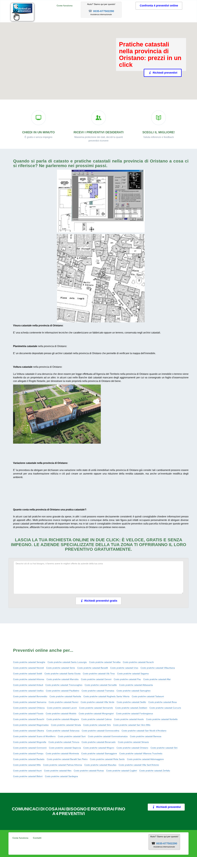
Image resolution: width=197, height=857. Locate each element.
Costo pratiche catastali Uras (124, 668)
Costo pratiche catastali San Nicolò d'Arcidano (144, 730)
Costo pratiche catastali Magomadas (31, 725)
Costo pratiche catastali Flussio (28, 713)
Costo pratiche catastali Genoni (96, 679)
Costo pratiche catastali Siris (97, 725)
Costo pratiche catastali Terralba (105, 662)
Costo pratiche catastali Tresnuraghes (63, 685)
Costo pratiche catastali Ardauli (28, 685)
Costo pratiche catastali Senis (60, 668)
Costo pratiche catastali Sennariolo (96, 708)
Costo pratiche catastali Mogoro (98, 748)
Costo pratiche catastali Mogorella (29, 742)
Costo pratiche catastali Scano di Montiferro (34, 736)
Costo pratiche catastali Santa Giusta (62, 673)
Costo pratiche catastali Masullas (100, 765)
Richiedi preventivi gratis (100, 600)
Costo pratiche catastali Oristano (132, 748)
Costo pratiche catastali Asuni (27, 770)
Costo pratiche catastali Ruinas (89, 770)
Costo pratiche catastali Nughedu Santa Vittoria (106, 696)
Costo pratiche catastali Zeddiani (131, 708)
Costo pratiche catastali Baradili (92, 668)
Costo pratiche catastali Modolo (61, 713)
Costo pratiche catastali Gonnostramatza (108, 736)
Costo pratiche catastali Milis (27, 765)
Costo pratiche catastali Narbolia (65, 696)
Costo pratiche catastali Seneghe (29, 662)
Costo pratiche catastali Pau (127, 679)
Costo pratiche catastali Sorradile (101, 685)
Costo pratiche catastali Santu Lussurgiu (67, 662)
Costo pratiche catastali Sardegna (61, 776)
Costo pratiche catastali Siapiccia (65, 748)
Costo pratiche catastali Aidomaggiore (145, 759)
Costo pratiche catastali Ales (57, 770)
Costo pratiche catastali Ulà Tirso (99, 673)
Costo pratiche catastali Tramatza (98, 690)
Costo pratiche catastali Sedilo (131, 702)
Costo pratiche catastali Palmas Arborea (62, 765)
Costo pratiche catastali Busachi (28, 719)
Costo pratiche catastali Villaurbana (158, 668)
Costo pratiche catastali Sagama (133, 673)
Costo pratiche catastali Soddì (27, 673)
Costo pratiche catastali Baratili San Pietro (67, 759)
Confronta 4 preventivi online (159, 5)
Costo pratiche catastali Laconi (62, 708)
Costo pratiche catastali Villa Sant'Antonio (139, 765)
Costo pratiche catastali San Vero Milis (131, 725)
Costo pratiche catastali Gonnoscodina (100, 730)
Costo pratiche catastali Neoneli (28, 668)
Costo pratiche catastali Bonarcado (99, 742)
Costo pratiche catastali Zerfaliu (154, 770)
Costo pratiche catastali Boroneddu (30, 696)
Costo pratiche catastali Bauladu (28, 759)
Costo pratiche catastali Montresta (62, 753)
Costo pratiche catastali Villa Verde (97, 702)
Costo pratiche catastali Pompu (28, 753)
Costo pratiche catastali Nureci (63, 702)
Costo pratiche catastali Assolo (129, 719)
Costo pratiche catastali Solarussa (62, 730)
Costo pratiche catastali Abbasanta (136, 685)
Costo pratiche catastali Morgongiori (96, 713)
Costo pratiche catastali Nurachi (138, 662)
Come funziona (64, 5)
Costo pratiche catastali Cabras (96, 719)
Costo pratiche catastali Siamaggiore (99, 753)
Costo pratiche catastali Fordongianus (134, 713)
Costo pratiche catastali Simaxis (133, 742)
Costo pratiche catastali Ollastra (28, 730)
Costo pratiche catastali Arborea (28, 679)
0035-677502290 (103, 11)
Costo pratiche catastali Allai (157, 679)
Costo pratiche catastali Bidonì (28, 776)
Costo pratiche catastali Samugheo (134, 690)
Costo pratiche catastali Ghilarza (29, 708)
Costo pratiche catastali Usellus (28, 690)
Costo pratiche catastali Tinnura (63, 742)
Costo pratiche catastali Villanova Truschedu (140, 753)
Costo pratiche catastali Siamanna (29, 702)
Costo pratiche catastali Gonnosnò (30, 748)
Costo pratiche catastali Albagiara (62, 719)
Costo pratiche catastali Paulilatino (62, 690)
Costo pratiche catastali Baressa (145, 736)
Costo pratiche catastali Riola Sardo (107, 759)
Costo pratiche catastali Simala (66, 725)
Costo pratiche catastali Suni (72, 736)
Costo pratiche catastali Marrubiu (62, 679)
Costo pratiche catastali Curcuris (165, 708)
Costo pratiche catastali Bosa (162, 702)
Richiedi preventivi (166, 72)
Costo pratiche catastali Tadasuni (148, 696)
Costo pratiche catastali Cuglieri (121, 770)
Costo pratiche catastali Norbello (162, 719)
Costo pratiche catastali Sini (164, 748)
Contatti (37, 838)
